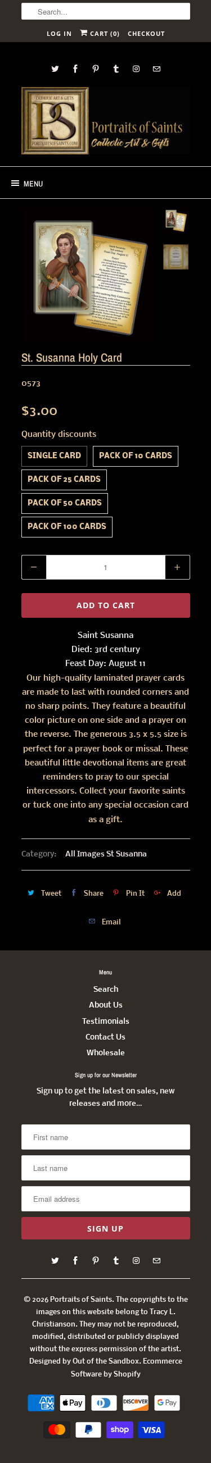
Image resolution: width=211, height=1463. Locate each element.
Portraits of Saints (81, 1300)
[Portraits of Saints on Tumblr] (116, 68)
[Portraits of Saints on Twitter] (55, 68)
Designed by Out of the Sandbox (84, 1361)
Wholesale (106, 1053)
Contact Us (105, 1037)
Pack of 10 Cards (135, 456)
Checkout (146, 33)
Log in (59, 33)
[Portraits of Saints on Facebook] (75, 68)
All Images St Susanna (106, 854)
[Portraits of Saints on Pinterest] (95, 68)
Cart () (104, 33)
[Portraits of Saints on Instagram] (136, 68)
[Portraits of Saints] (105, 122)
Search (105, 990)
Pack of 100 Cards (67, 527)
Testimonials (105, 1022)
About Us (106, 1005)
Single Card (54, 456)
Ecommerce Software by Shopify (126, 1368)
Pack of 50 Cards (65, 503)
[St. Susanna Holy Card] (88, 274)
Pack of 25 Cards (64, 480)
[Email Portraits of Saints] (156, 68)
